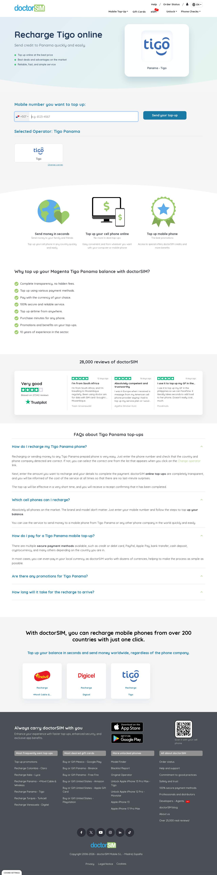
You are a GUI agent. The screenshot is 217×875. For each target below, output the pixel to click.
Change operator (189, 461)
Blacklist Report (120, 768)
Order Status (171, 4)
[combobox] (22, 116)
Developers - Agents (174, 801)
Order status (166, 761)
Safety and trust (168, 781)
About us (164, 814)
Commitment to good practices (178, 774)
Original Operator (121, 774)
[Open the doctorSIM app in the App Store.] (127, 727)
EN (197, 4)
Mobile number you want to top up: (50, 104)
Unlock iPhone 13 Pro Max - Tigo (130, 783)
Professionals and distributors (177, 794)
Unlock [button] (170, 11)
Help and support (169, 768)
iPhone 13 (120, 802)
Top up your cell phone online (107, 234)
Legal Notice (105, 864)
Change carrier (55, 164)
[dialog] (12, 872)
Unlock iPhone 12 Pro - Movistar (128, 793)
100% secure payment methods (177, 788)
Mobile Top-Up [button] (117, 11)
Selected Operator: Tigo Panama (47, 131)
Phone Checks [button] (190, 11)
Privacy (90, 864)
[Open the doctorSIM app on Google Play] (127, 738)
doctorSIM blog (168, 807)
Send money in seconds (52, 234)
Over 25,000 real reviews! (174, 820)
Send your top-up (165, 115)
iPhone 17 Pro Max (125, 808)
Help (154, 4)
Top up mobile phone (162, 234)
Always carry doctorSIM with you (48, 727)
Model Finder (118, 761)
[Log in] (187, 4)
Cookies (121, 863)
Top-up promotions (25, 761)
